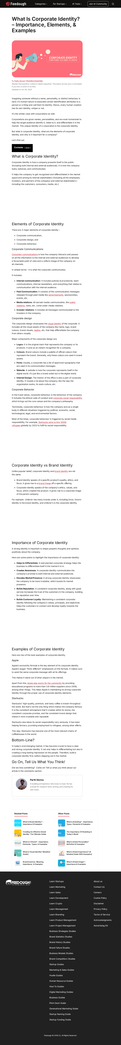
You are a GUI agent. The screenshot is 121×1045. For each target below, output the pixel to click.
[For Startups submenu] (66, 3)
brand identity (61, 471)
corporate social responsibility (67, 398)
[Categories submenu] (46, 3)
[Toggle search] (113, 4)
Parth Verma (19, 81)
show (27, 148)
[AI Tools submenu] (81, 3)
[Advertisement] (47, 203)
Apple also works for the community (44, 683)
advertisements (56, 295)
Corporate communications (25, 254)
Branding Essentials (34, 81)
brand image (45, 483)
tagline (37, 330)
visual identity (54, 323)
